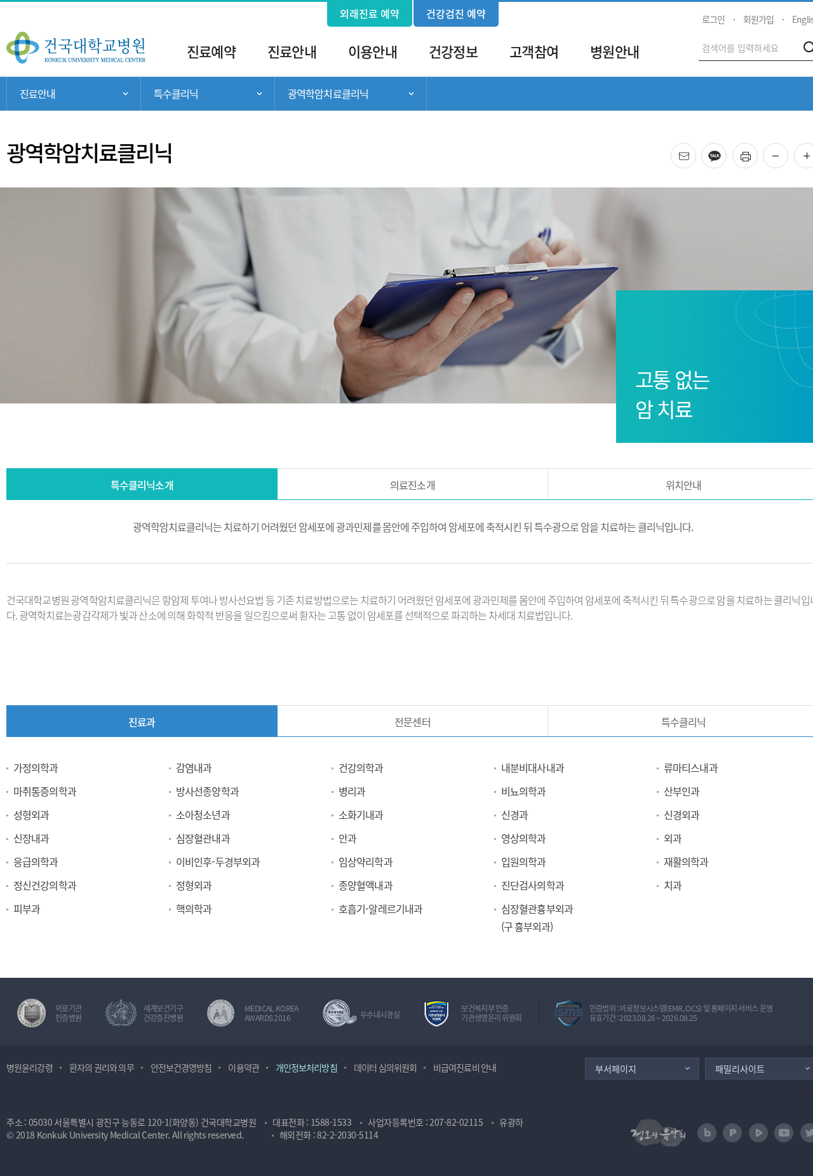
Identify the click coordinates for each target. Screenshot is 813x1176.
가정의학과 (35, 767)
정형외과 (194, 885)
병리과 (352, 791)
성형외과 (31, 814)
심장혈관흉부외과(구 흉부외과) (537, 917)
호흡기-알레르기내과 (380, 908)
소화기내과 (361, 814)
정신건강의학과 (44, 885)
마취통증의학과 (44, 791)
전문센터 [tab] (412, 721)
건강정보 (453, 51)
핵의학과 (194, 908)
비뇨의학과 (523, 791)
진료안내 (291, 51)
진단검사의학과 (532, 885)
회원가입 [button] (758, 19)
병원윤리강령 (29, 1067)
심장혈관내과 (203, 838)
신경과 (514, 814)
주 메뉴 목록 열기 (73, 94)
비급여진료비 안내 (464, 1067)
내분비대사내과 (532, 767)
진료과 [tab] (141, 721)
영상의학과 (523, 838)
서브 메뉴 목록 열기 (207, 94)
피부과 (26, 908)
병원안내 (614, 51)
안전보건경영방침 (181, 1067)
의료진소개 (412, 484)
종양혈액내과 (366, 885)
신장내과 (31, 838)
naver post (732, 1132)
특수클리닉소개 (142, 484)
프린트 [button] (757, 151)
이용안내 (372, 51)
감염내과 (194, 767)
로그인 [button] (713, 19)
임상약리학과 (366, 861)
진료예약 (211, 51)
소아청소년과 (203, 814)
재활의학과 (686, 861)
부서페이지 (615, 1068)
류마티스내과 (691, 767)
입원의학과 (523, 861)
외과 (673, 838)
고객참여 (533, 51)
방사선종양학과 (207, 791)
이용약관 (243, 1067)
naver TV (758, 1132)
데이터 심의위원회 (385, 1067)
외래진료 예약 (370, 13)
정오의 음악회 (658, 1132)
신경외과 (681, 814)
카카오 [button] (726, 151)
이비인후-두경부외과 (218, 861)
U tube (783, 1132)
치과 (673, 885)
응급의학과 (35, 861)
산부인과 (681, 791)
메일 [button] (695, 151)
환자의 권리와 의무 (101, 1067)
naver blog (706, 1132)
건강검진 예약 (456, 13)
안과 (347, 838)
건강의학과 (361, 767)
